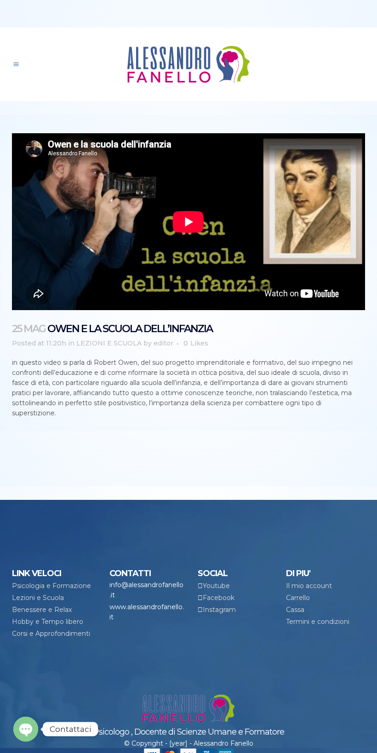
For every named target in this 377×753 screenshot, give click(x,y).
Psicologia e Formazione (51, 586)
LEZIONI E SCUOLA (109, 343)
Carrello (298, 598)
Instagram (219, 610)
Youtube (216, 586)
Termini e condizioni (317, 621)
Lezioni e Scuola (38, 598)
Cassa (295, 610)
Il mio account (309, 586)
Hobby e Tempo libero (47, 621)
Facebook (218, 598)
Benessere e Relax (42, 610)
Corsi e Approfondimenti (51, 633)
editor (163, 343)
